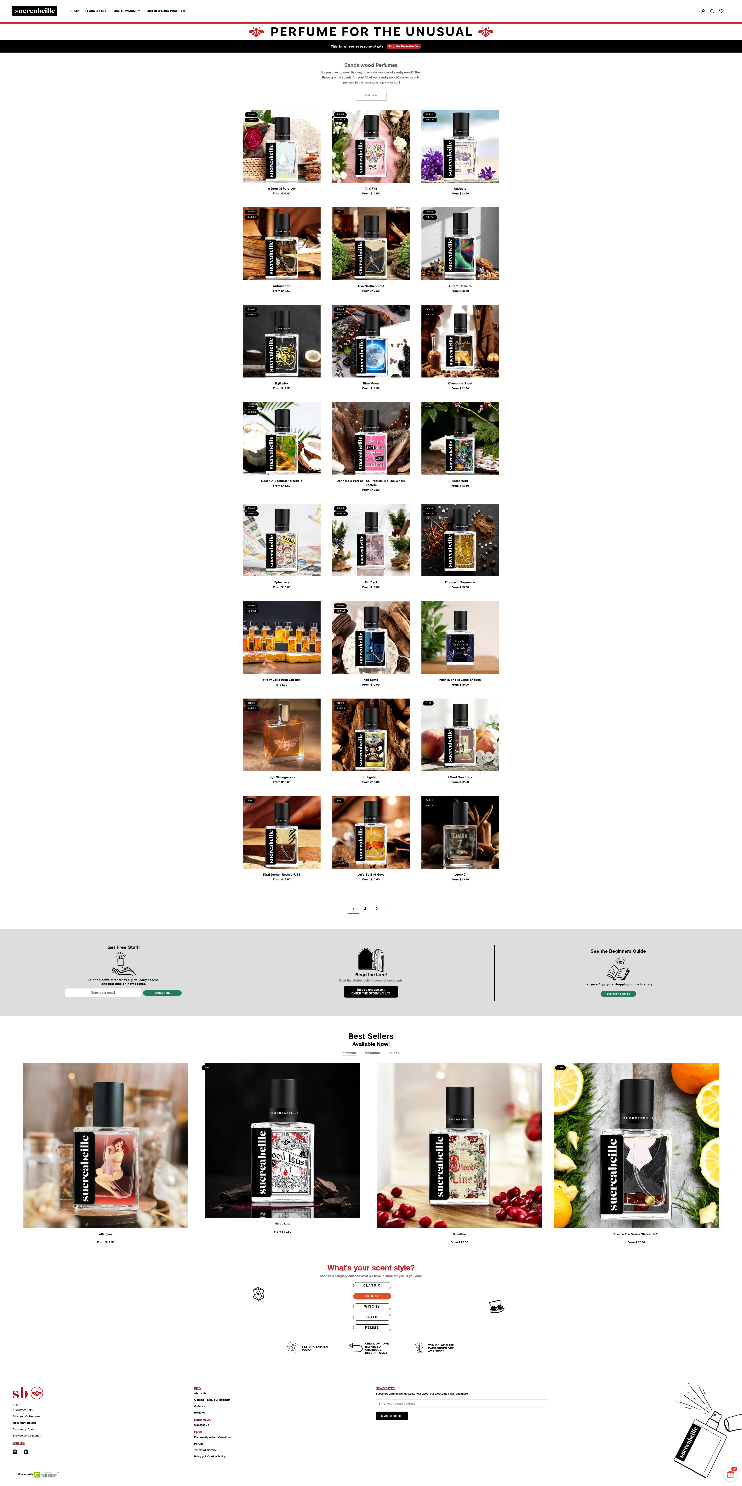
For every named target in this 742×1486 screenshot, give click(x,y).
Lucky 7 (460, 874)
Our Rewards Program (166, 11)
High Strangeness (282, 777)
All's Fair (371, 188)
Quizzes (199, 1406)
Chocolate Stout (460, 383)
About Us (200, 1393)
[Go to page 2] (388, 908)
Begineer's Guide (618, 993)
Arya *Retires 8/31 (371, 286)
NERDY (372, 1296)
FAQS (198, 1432)
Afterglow (105, 1234)
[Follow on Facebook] (26, 1451)
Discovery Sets (22, 1410)
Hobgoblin (371, 777)
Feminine (350, 1053)
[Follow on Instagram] (15, 1451)
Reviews (199, 1412)
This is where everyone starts (357, 46)
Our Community (127, 11)
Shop (75, 11)
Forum (198, 1443)
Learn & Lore (96, 11)
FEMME (372, 1327)
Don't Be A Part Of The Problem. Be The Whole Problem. (371, 483)
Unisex (393, 1053)
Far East (371, 582)
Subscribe (162, 992)
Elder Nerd (460, 480)
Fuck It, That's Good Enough (460, 679)
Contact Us (201, 1424)
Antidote (460, 188)
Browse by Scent (24, 1429)
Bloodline (459, 1234)
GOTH (372, 1317)
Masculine (373, 1053)
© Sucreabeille (24, 1474)
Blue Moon (371, 383)
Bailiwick (281, 383)
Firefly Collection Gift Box (282, 679)
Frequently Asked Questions (212, 1437)
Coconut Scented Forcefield (281, 480)
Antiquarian (281, 286)
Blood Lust (282, 1223)
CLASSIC (372, 1285)
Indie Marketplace (25, 1422)
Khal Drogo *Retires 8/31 (281, 874)
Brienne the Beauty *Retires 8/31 (636, 1234)
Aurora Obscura (460, 286)
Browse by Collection (27, 1435)
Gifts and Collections (26, 1416)
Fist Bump (371, 679)
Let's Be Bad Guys (371, 874)
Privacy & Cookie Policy (210, 1456)
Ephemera (281, 582)
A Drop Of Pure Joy (282, 188)
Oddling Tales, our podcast (212, 1399)
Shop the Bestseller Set (404, 46)
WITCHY (372, 1306)
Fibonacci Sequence (460, 582)
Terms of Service (205, 1450)
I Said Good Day (460, 777)
